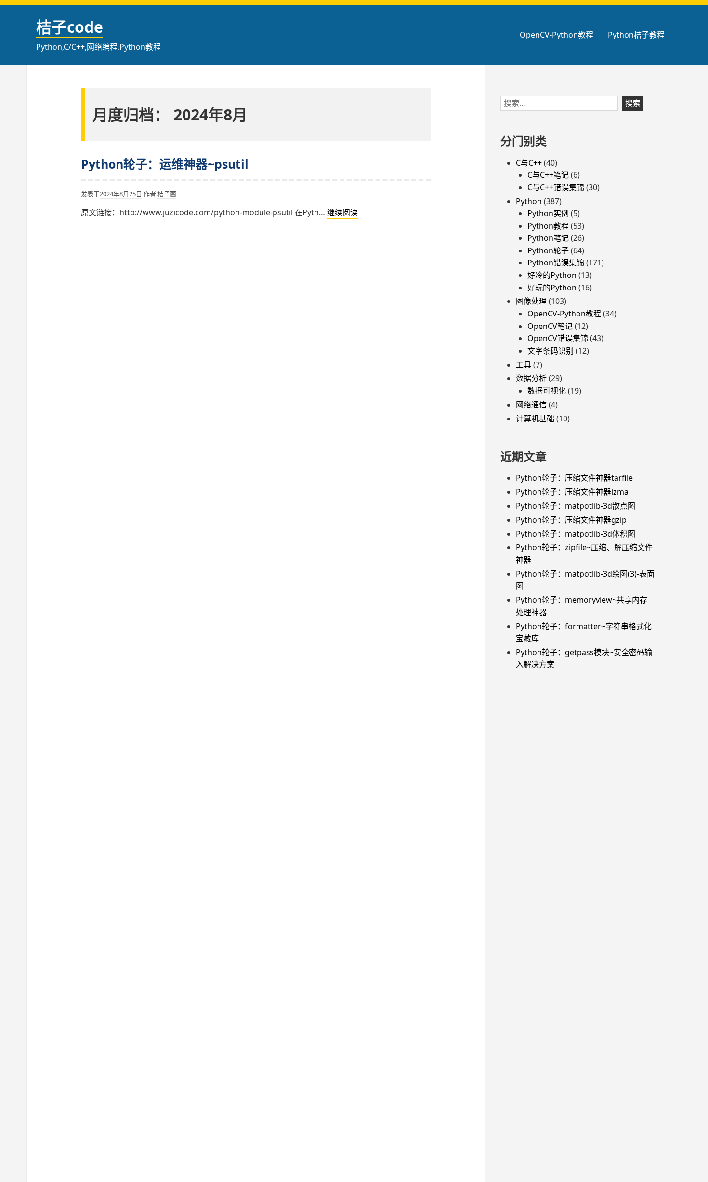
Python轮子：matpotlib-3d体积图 (575, 533)
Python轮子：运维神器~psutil (165, 164)
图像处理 (531, 301)
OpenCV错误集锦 (557, 338)
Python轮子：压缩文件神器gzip (571, 519)
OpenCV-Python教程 (556, 34)
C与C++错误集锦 (555, 187)
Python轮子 (548, 250)
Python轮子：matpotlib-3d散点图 (575, 505)
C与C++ (529, 163)
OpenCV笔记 (550, 326)
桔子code (69, 26)
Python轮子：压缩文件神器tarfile (574, 478)
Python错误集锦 (555, 262)
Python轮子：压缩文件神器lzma (572, 491)
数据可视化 (546, 390)
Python (529, 201)
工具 (523, 364)
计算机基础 (535, 418)
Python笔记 (548, 238)
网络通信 (531, 404)
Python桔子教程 (636, 34)
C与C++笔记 (548, 175)
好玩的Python (552, 287)
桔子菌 (166, 193)
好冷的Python (552, 275)
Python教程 (548, 226)
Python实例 (548, 213)
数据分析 (531, 378)
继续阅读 (342, 213)
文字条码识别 (550, 350)
